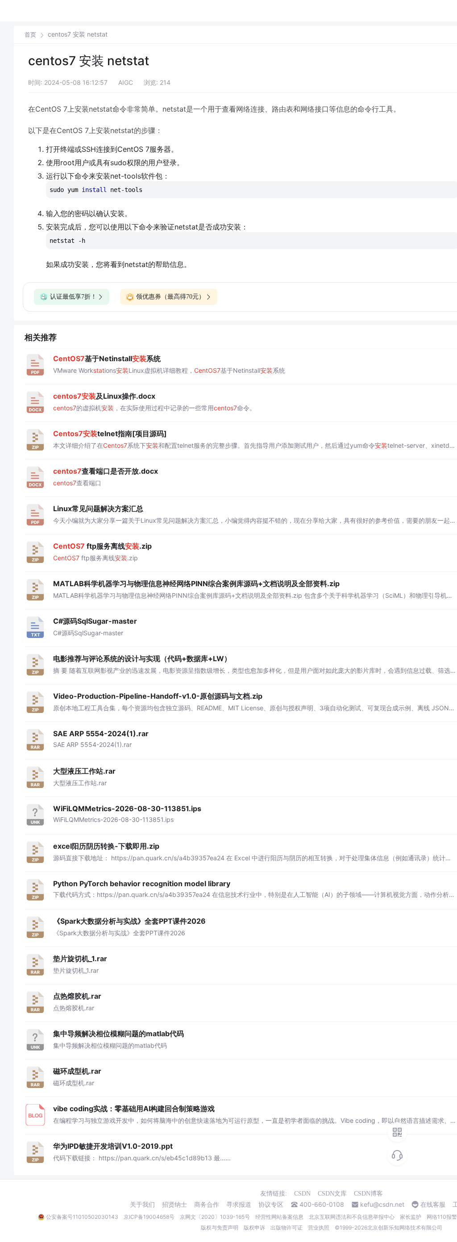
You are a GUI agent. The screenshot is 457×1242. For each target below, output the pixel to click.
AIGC (125, 82)
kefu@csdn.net (382, 1204)
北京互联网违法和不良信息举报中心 (352, 1216)
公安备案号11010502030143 (82, 1216)
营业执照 (318, 1227)
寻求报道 (238, 1204)
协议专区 (270, 1204)
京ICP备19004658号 (149, 1216)
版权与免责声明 (219, 1227)
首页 (30, 35)
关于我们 (142, 1204)
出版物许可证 (286, 1227)
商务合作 (206, 1204)
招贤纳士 (174, 1204)
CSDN (302, 1193)
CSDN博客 (368, 1193)
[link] (30, 34)
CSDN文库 (332, 1193)
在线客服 (432, 1204)
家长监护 (410, 1216)
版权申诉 (254, 1227)
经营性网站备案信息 (279, 1216)
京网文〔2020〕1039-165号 (215, 1216)
